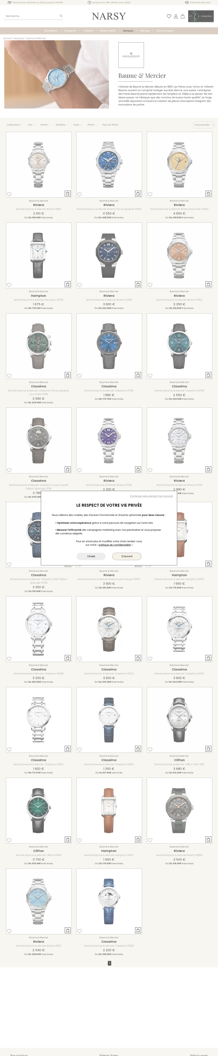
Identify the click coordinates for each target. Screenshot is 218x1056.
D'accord (127, 556)
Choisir (91, 556)
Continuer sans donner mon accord (151, 496)
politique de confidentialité (115, 545)
